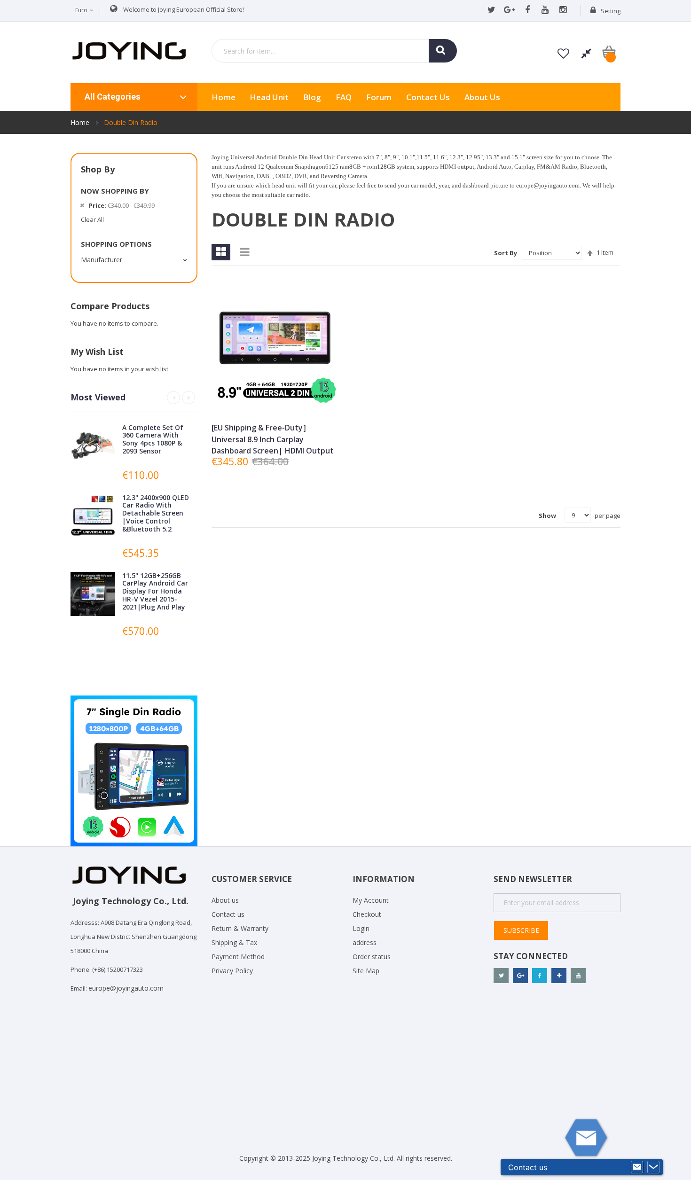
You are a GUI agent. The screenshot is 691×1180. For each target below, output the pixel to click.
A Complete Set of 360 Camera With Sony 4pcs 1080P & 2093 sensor (152, 439)
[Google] (509, 10)
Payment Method (238, 956)
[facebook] (527, 10)
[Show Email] (637, 1167)
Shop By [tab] (98, 169)
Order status (372, 956)
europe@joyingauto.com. (548, 185)
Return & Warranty (240, 928)
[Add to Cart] (253, 395)
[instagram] (563, 10)
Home (81, 122)
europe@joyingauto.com (126, 988)
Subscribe (521, 930)
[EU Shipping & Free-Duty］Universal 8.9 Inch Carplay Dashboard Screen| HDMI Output (273, 439)
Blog (312, 97)
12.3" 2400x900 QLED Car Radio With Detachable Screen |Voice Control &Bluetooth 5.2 (155, 513)
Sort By (505, 253)
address (365, 942)
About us (482, 97)
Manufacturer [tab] (101, 259)
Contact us (228, 914)
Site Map (366, 970)
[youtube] (545, 10)
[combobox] (334, 51)
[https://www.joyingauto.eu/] (129, 50)
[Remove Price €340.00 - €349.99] (82, 205)
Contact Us (428, 97)
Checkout (367, 914)
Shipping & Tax (234, 942)
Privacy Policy (232, 970)
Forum (379, 97)
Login (361, 928)
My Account (371, 900)
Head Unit (269, 97)
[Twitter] (491, 10)
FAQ (344, 97)
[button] (274, 395)
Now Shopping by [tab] (115, 190)
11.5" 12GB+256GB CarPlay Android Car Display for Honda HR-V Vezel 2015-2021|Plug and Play (155, 591)
